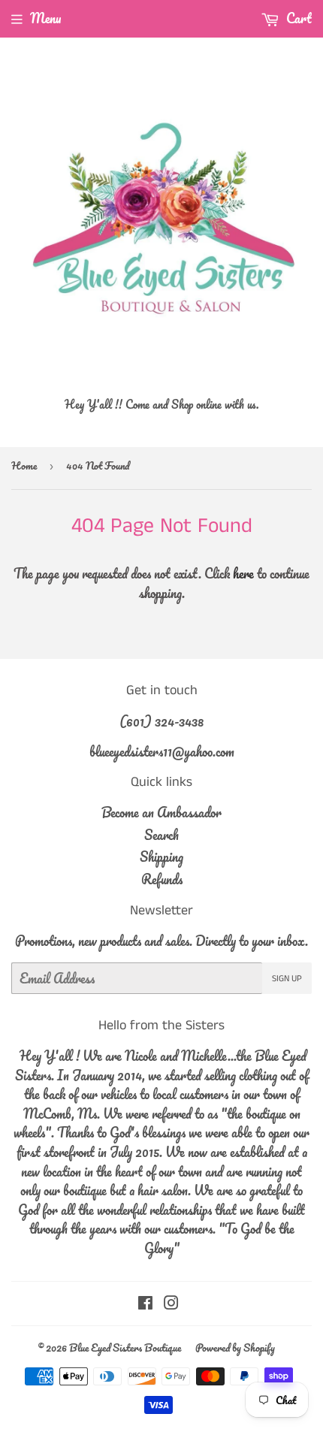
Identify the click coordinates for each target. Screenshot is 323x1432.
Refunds (162, 879)
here (243, 573)
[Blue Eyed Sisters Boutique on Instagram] (171, 1303)
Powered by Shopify (235, 1347)
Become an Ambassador (161, 812)
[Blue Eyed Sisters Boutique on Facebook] (145, 1303)
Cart (297, 18)
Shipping (161, 856)
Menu (45, 18)
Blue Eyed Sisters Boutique (125, 1347)
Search (161, 834)
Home (24, 465)
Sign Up (287, 978)
